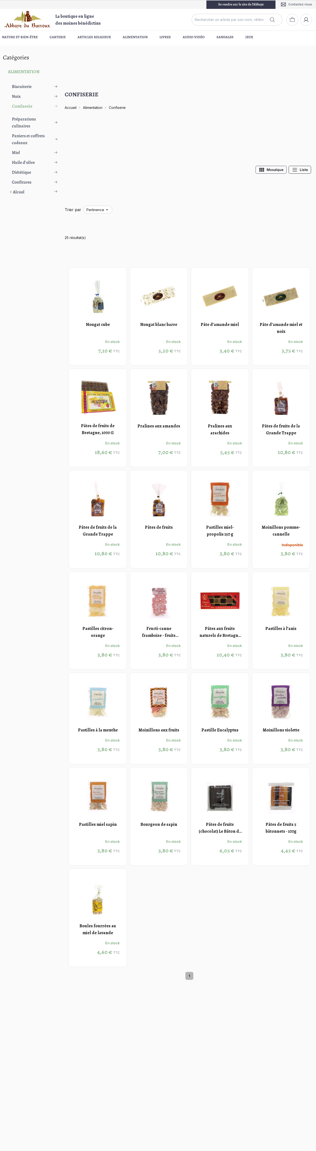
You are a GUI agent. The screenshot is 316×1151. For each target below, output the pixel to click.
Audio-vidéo (194, 37)
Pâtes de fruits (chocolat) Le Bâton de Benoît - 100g (220, 831)
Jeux (249, 37)
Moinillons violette (281, 730)
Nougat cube (98, 324)
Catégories (16, 57)
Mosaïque (275, 170)
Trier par (73, 209)
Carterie (58, 37)
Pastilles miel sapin (98, 824)
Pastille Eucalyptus (219, 730)
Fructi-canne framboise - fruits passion (159, 635)
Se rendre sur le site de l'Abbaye (241, 4)
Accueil (71, 107)
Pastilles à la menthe (98, 730)
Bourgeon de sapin (158, 824)
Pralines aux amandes (159, 426)
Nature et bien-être (20, 37)
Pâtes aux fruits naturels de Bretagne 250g (219, 635)
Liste (304, 170)
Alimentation (135, 37)
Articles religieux (94, 37)
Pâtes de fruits (159, 527)
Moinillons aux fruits (158, 730)
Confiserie (117, 107)
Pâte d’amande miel (220, 324)
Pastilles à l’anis (280, 628)
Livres (165, 37)
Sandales (225, 37)
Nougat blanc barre (158, 324)
